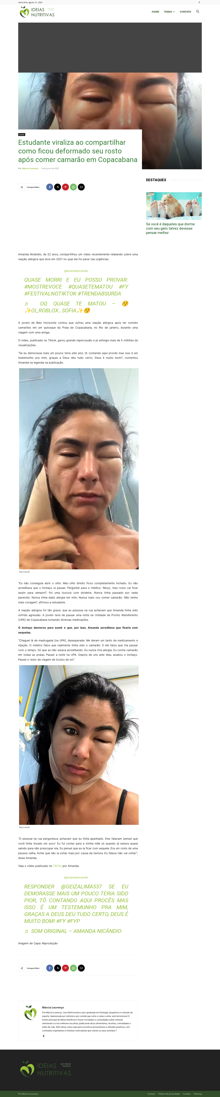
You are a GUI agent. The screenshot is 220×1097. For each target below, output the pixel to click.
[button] (198, 12)
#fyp (73, 921)
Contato (185, 11)
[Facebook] (199, 2)
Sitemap (198, 1093)
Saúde (21, 134)
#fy (123, 286)
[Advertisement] (110, 47)
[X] (57, 187)
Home (155, 11)
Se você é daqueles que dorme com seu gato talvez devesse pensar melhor (170, 228)
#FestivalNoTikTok (50, 293)
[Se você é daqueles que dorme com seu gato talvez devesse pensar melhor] (174, 206)
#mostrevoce (43, 286)
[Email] (81, 187)
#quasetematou (90, 286)
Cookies (187, 1093)
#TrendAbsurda (99, 293)
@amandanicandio (76, 271)
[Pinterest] (65, 187)
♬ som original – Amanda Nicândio (72, 931)
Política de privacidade (169, 1093)
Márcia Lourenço (30, 168)
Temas (168, 11)
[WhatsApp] (73, 187)
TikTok (57, 866)
